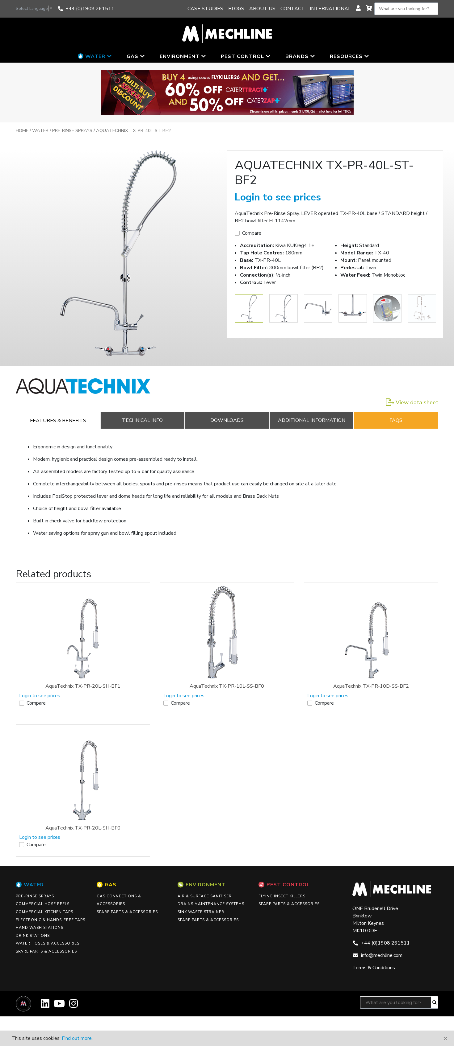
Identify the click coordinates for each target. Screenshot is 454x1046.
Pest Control (288, 884)
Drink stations (33, 935)
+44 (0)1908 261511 (89, 8)
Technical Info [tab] (142, 420)
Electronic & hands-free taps (50, 919)
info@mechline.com (381, 955)
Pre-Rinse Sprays (72, 130)
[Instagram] (73, 1006)
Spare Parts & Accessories (46, 951)
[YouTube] (59, 1006)
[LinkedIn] (45, 1006)
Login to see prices (278, 197)
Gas (110, 884)
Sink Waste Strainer (201, 911)
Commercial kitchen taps (44, 911)
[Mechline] (227, 33)
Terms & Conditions (373, 967)
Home (22, 130)
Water (40, 130)
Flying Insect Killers (282, 896)
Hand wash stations (39, 927)
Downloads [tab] (227, 420)
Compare (251, 233)
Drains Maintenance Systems (211, 903)
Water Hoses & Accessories (47, 943)
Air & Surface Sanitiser (205, 896)
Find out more (77, 1038)
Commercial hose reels (42, 903)
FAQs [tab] (395, 420)
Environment (205, 884)
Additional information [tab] (311, 420)
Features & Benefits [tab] (58, 420)
